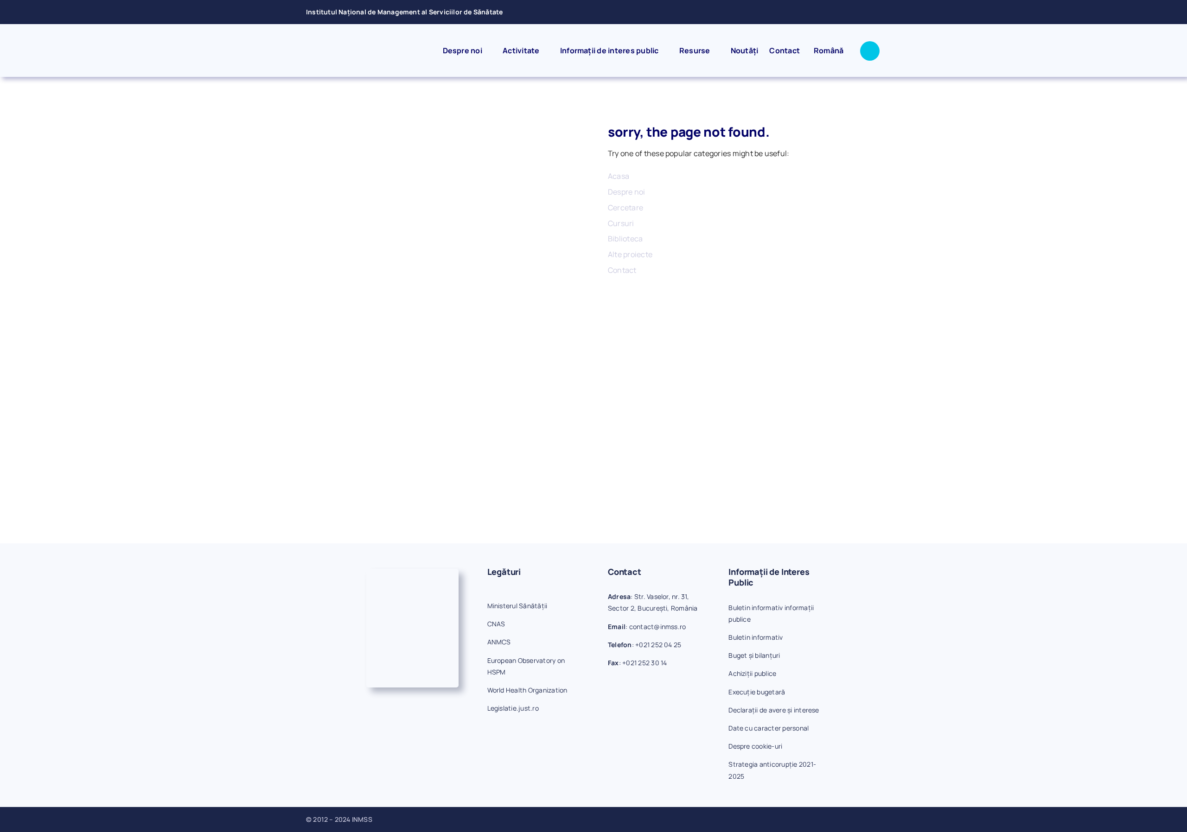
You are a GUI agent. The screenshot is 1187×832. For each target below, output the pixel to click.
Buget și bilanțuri (754, 655)
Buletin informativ (755, 637)
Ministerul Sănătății (517, 605)
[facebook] (848, 12)
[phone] (878, 12)
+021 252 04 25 (658, 644)
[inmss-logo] (367, 43)
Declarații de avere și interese (773, 710)
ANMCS (499, 641)
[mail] (863, 12)
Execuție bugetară (756, 691)
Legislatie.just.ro (513, 708)
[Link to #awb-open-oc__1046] (870, 51)
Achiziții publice (752, 673)
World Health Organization (527, 690)
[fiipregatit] (412, 572)
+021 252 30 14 (644, 662)
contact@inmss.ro (657, 626)
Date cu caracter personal (768, 728)
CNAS (496, 623)
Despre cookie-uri (755, 746)
